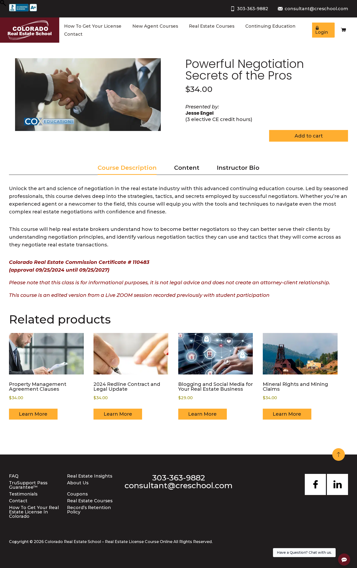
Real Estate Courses (211, 26)
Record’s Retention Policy (89, 510)
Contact (73, 34)
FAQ (13, 476)
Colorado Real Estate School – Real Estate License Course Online (108, 541)
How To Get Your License (92, 26)
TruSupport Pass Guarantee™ (28, 485)
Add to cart (309, 136)
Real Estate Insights (89, 476)
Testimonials (23, 494)
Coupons (77, 494)
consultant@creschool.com (316, 8)
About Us (77, 483)
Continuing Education (270, 26)
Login (321, 32)
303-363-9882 (252, 8)
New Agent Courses (155, 26)
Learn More (33, 414)
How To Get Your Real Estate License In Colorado (34, 512)
